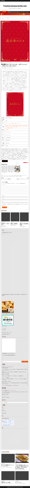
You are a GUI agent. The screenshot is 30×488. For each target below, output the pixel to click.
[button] (3, 14)
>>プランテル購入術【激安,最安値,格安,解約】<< (9, 355)
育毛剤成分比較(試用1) (5, 367)
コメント (3, 184)
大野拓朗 (24, 125)
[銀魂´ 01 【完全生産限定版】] (24, 216)
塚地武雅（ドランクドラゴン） (23, 175)
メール (3, 198)
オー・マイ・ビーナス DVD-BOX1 (6, 178)
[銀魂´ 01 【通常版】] (15, 216)
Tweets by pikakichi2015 (5, 418)
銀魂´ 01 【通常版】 (14, 223)
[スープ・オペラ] (22, 475)
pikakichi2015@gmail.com (4, 226)
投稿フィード (4, 410)
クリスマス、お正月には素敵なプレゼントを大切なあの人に (10, 385)
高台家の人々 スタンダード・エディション (23, 178)
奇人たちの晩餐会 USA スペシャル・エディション (9, 390)
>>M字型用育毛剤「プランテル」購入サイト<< (8, 353)
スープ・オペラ (18, 482)
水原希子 (13, 125)
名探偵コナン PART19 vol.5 (5, 397)
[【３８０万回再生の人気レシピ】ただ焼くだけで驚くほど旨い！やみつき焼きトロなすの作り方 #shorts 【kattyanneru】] (22, 458)
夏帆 (17, 126)
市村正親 (11, 127)
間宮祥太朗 (16, 125)
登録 (2, 407)
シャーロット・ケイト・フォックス (7, 175)
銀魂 (22, 222)
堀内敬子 (14, 126)
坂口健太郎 (20, 125)
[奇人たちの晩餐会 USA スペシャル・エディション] (8, 458)
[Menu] (3, 14)
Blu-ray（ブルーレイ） (3, 62)
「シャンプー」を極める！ (5, 377)
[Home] (1, 14)
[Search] (22, 14)
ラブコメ (8, 62)
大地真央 (8, 127)
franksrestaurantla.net (15, 5)
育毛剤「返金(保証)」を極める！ (6, 381)
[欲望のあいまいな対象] (8, 475)
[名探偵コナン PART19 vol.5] (5, 216)
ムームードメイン (4, 326)
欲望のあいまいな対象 (5, 394)
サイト (3, 201)
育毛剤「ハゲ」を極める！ (5, 374)
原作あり (10, 62)
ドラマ (6, 62)
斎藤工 (10, 125)
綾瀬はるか (7, 125)
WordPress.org (4, 413)
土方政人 (7, 129)
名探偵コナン (4, 222)
